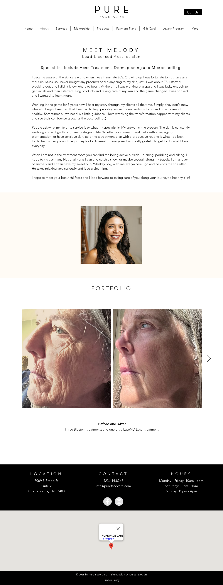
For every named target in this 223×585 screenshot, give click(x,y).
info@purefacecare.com (113, 486)
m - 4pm (190, 491)
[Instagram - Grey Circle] (119, 501)
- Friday (177, 481)
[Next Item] (208, 358)
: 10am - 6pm (194, 481)
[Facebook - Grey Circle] (107, 501)
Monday (165, 481)
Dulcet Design (138, 574)
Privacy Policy (112, 580)
